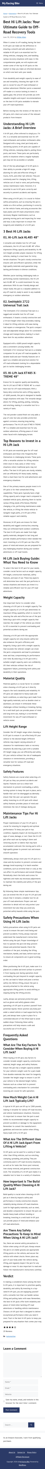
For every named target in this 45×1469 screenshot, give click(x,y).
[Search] (31, 1425)
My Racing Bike (11, 3)
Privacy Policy (31, 1452)
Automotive (12, 13)
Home (5, 13)
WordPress (22, 1465)
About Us (12, 1452)
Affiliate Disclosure (22, 1457)
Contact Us (21, 1452)
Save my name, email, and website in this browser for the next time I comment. (22, 1401)
